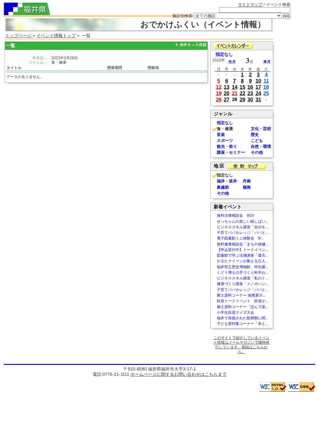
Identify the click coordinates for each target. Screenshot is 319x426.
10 (258, 81)
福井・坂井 (227, 181)
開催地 (153, 67)
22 (242, 93)
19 (218, 93)
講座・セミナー (231, 152)
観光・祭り (227, 146)
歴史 (255, 134)
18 (266, 87)
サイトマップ (250, 4)
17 (258, 87)
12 (218, 87)
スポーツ (225, 140)
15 (242, 87)
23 (250, 93)
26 (218, 100)
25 (266, 93)
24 (258, 93)
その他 (257, 152)
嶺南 (247, 187)
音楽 (221, 134)
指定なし (224, 54)
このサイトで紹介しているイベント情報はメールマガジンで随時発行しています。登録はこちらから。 (241, 345)
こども (257, 140)
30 (250, 100)
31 (258, 100)
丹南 (247, 181)
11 (266, 81)
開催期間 (114, 67)
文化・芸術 (261, 128)
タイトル (14, 67)
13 (226, 87)
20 (226, 93)
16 (250, 87)
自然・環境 (261, 146)
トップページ (19, 35)
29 (242, 100)
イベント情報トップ (56, 35)
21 (234, 93)
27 (226, 100)
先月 (232, 62)
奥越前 (223, 187)
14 (234, 87)
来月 (267, 62)
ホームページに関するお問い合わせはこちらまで (178, 374)
